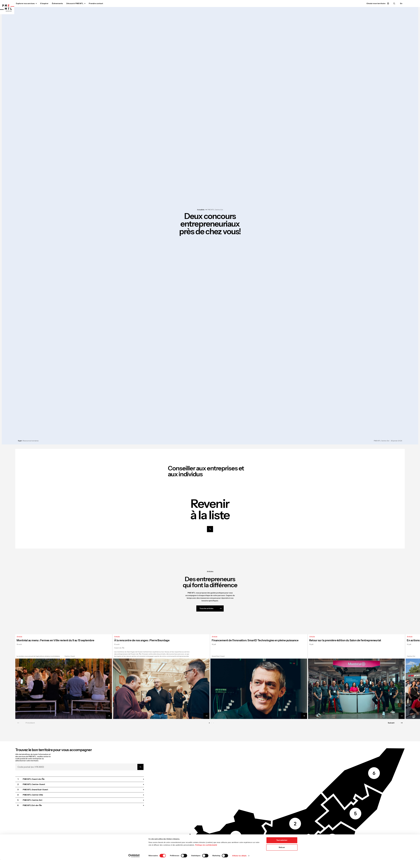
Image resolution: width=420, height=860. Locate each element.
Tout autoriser (281, 840)
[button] (349, 808)
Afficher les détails (239, 856)
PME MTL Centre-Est (215, 210)
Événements (57, 3)
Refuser (282, 847)
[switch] (184, 855)
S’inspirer (44, 3)
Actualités (200, 210)
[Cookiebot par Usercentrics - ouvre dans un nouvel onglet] (134, 855)
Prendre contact (96, 3)
